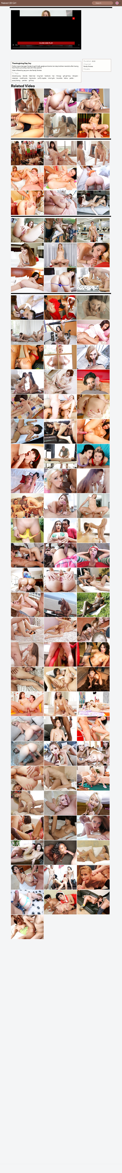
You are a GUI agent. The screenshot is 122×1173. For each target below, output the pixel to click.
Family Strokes (88, 66)
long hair (40, 76)
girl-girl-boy (67, 76)
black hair (32, 76)
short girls (51, 78)
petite (71, 78)
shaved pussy (16, 76)
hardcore (47, 76)
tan (53, 76)
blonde (25, 76)
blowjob (75, 76)
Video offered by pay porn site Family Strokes (27, 70)
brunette (59, 78)
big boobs (32, 78)
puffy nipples (42, 78)
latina (66, 78)
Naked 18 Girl (8, 3)
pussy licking (16, 80)
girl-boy (31, 80)
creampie (15, 78)
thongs (58, 76)
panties (24, 80)
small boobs (23, 78)
